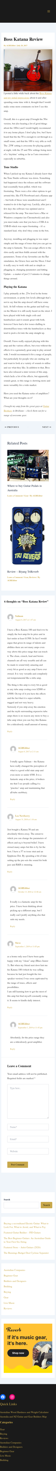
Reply (9, 731)
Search (46, 1204)
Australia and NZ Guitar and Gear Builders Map (23, 1416)
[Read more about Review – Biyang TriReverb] (28, 535)
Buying (7, 1291)
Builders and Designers (15, 1281)
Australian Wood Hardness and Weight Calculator (24, 1412)
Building (8, 1286)
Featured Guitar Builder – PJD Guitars (22, 1232)
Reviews (32, 577)
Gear (26, 495)
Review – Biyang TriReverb (23, 571)
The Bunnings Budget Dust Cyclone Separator (26, 1252)
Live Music (9, 1302)
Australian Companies (14, 1270)
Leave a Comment (15, 495)
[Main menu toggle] (48, 11)
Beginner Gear (11, 1275)
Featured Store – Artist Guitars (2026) (22, 1247)
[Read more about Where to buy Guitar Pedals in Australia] (28, 465)
